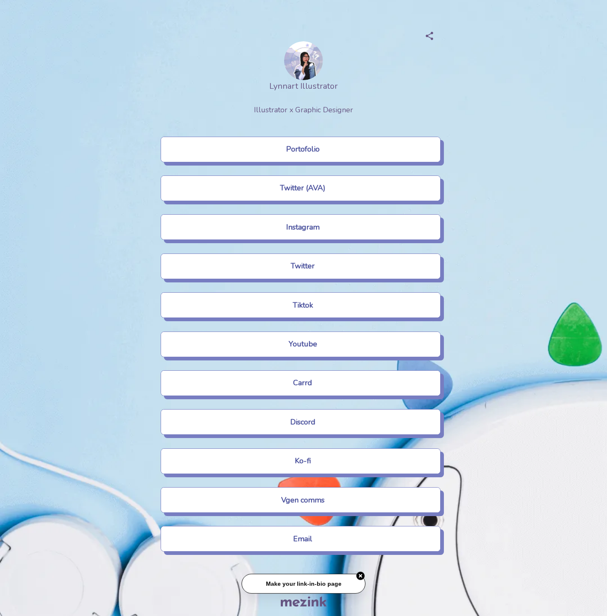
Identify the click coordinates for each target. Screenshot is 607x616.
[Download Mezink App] (304, 601)
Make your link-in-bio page (303, 584)
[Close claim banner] (360, 577)
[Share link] (429, 35)
